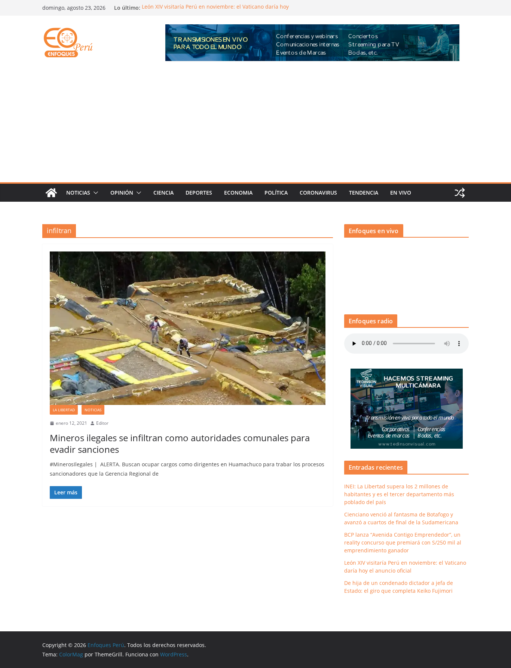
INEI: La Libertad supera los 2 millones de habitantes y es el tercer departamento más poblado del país (399, 494)
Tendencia (363, 192)
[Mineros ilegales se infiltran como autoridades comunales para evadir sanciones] (187, 328)
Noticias (78, 192)
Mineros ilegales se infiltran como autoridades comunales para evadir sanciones (180, 443)
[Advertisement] (255, 126)
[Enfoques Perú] (51, 193)
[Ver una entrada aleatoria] (460, 193)
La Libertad (64, 409)
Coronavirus (318, 192)
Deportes (199, 192)
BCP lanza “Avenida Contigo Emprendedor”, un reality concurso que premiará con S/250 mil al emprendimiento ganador (402, 542)
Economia (238, 192)
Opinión (121, 192)
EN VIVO (400, 192)
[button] (94, 192)
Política (276, 192)
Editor (102, 423)
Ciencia (163, 192)
